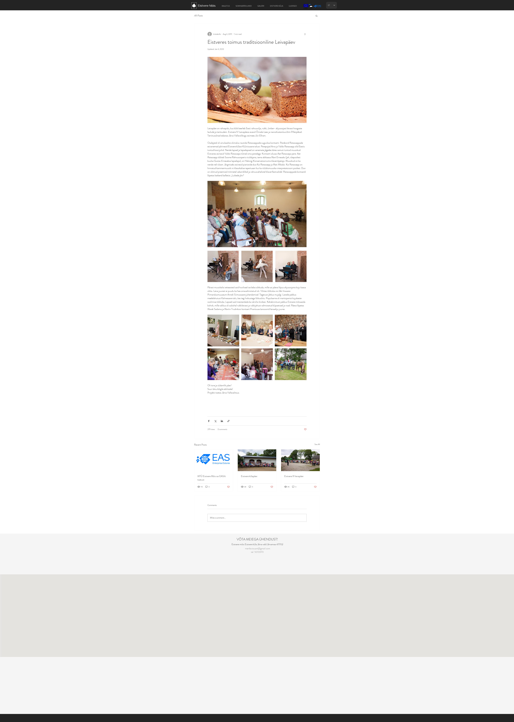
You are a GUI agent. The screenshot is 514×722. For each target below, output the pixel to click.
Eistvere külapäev (249, 476)
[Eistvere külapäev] (257, 460)
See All (317, 444)
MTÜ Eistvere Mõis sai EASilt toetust (211, 477)
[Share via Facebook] (208, 421)
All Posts (198, 15)
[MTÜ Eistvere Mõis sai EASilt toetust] (213, 460)
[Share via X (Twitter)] (215, 421)
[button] (316, 16)
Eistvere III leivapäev (293, 476)
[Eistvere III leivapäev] (300, 460)
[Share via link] (228, 421)
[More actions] (305, 34)
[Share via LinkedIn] (222, 421)
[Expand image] (223, 266)
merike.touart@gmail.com (257, 548)
